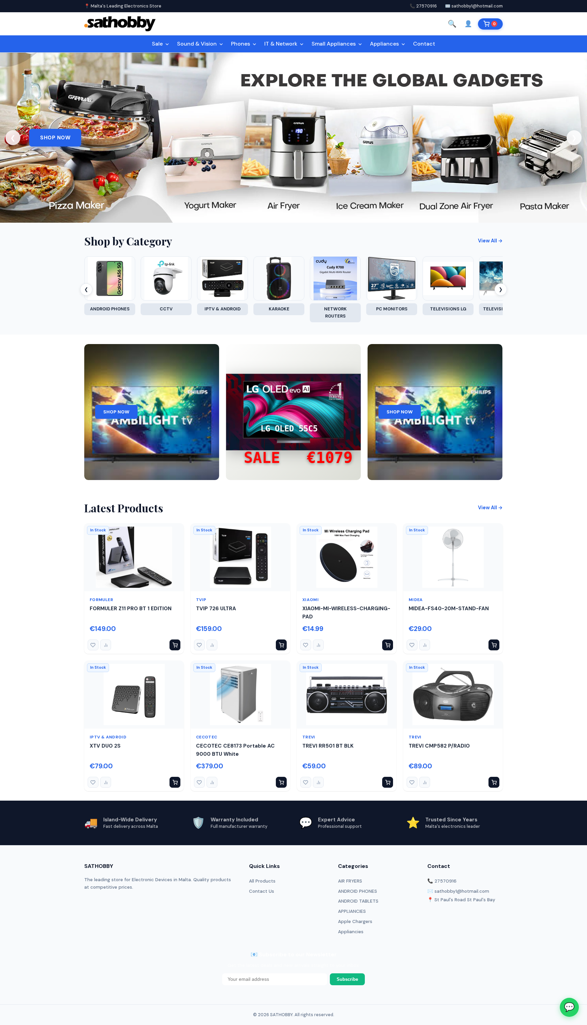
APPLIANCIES (352, 911)
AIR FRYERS (350, 881)
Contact (424, 43)
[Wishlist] (93, 644)
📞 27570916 (423, 6)
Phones (241, 43)
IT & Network (281, 43)
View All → (490, 241)
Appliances (385, 43)
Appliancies (350, 932)
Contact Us (261, 891)
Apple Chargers (355, 921)
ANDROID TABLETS (358, 901)
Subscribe (347, 979)
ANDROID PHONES (357, 891)
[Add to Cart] (175, 644)
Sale (158, 43)
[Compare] (105, 644)
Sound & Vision (197, 43)
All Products (262, 881)
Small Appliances (334, 43)
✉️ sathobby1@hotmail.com (474, 6)
